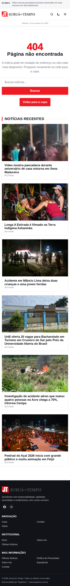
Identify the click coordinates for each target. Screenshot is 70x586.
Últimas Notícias (10, 544)
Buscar (35, 90)
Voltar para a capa (35, 102)
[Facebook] (4, 507)
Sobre (5, 526)
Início (4, 540)
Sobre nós (42, 540)
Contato (41, 522)
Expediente (42, 562)
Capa (4, 522)
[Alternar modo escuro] (58, 14)
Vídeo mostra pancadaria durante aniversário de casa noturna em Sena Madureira (37, 4)
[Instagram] (11, 507)
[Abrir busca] (52, 14)
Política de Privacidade (48, 558)
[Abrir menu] (65, 14)
